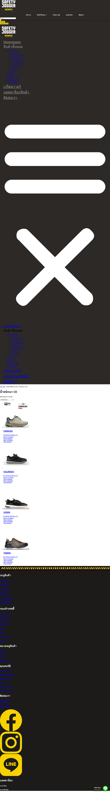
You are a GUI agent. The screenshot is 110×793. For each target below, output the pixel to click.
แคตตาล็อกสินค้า (16, 92)
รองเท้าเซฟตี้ (4, 584)
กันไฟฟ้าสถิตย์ (5, 671)
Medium (3, 654)
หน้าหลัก (2, 387)
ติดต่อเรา (81, 15)
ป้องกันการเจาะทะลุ (6, 690)
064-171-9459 (5, 707)
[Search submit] (0, 20)
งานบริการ (3, 625)
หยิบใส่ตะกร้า (14, 435)
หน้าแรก (28, 15)
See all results (4, 23)
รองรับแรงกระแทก (6, 686)
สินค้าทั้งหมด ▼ (42, 15)
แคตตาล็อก (69, 15)
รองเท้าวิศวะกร (15, 52)
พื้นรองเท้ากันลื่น (5, 679)
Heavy (2, 651)
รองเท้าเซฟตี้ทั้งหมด (13, 50)
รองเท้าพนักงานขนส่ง (16, 55)
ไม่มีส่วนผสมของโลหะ (7, 675)
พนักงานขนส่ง (4, 637)
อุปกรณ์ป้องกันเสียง (12, 80)
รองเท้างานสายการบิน (17, 59)
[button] (55, 212)
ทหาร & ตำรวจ (5, 618)
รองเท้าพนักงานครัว (16, 61)
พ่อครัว (2, 633)
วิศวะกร (2, 629)
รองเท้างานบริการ (15, 57)
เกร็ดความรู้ (56, 15)
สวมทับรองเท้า (5, 588)
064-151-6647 (5, 704)
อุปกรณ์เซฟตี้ (4, 661)
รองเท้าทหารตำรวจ (16, 65)
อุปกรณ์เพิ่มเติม (11, 83)
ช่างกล (2, 640)
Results (2, 21)
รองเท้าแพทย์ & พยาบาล (17, 63)
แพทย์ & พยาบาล (6, 614)
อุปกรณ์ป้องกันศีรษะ (13, 78)
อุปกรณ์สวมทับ (11, 72)
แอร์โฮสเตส (4, 622)
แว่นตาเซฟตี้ (10, 76)
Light (2, 657)
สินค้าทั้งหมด (4, 581)
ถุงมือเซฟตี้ (10, 74)
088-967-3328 (5, 701)
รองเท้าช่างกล (14, 70)
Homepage (12, 42)
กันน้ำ (2, 683)
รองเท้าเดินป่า (14, 68)
